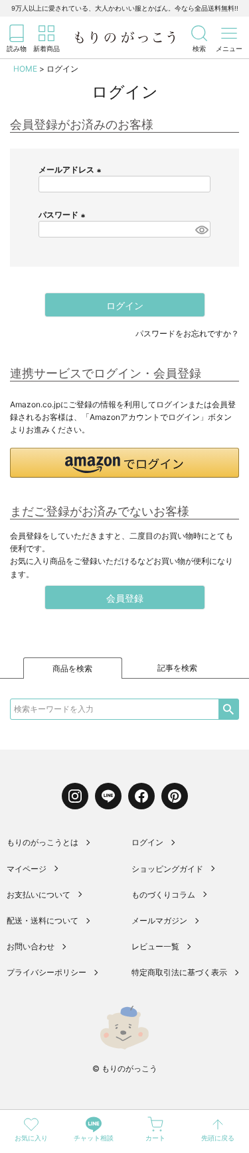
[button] (124, 463)
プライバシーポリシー (46, 972)
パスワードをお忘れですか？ (187, 333)
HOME (25, 69)
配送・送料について (42, 920)
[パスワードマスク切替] (201, 229)
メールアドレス (71, 169)
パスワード (63, 215)
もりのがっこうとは (42, 842)
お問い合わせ (30, 946)
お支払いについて (38, 895)
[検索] (228, 709)
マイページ (26, 869)
